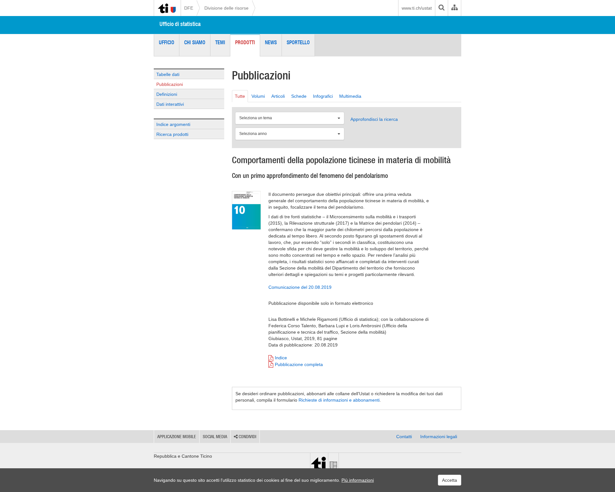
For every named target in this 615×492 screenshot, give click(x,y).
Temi (220, 42)
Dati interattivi (170, 104)
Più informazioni (357, 480)
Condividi (247, 436)
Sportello (298, 42)
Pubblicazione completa (299, 364)
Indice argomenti (173, 124)
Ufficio (166, 42)
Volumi (258, 96)
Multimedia (350, 96)
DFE (188, 8)
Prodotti (245, 42)
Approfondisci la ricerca (374, 119)
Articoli (278, 96)
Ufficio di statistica (180, 24)
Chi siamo (194, 42)
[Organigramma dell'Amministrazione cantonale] (454, 8)
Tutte (240, 96)
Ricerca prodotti (172, 134)
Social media (215, 436)
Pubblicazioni (169, 84)
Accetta (449, 480)
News (271, 42)
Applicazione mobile (176, 436)
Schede (299, 96)
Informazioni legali (438, 436)
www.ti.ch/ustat (417, 8)
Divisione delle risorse (226, 8)
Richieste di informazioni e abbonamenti (339, 400)
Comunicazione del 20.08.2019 (300, 287)
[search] (441, 8)
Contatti (404, 436)
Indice (281, 357)
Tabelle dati (167, 74)
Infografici (323, 96)
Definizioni (166, 94)
